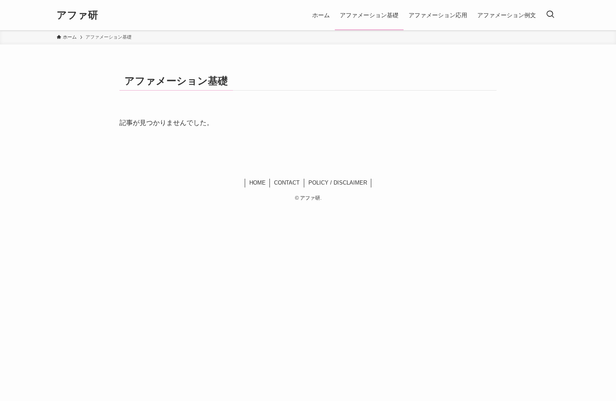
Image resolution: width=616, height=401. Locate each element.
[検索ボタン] (550, 15)
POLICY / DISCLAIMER (337, 183)
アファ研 (77, 15)
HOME (257, 183)
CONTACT (287, 183)
